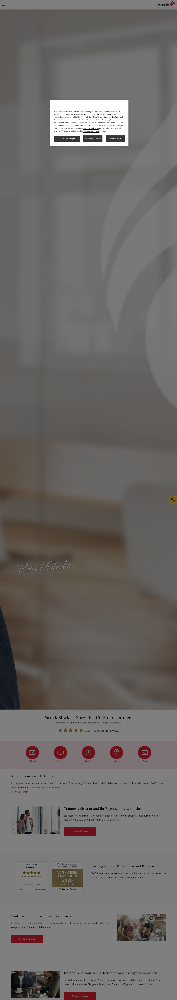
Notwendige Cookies (93, 138)
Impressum (103, 131)
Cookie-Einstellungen (67, 138)
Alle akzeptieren (115, 138)
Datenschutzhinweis (91, 131)
